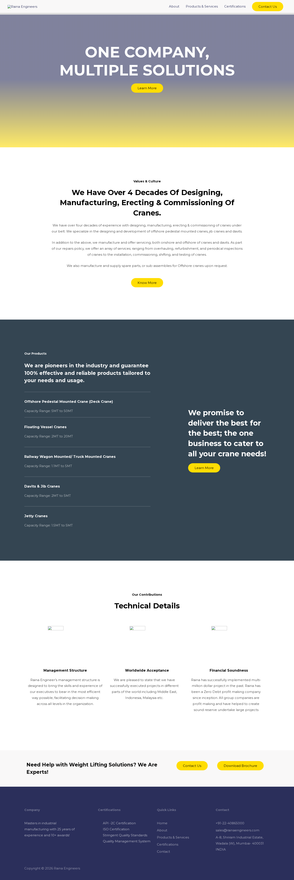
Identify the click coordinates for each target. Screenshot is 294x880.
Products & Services (202, 6)
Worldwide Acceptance (147, 670)
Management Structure (65, 670)
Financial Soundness (229, 670)
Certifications (235, 6)
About (174, 6)
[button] (147, 88)
